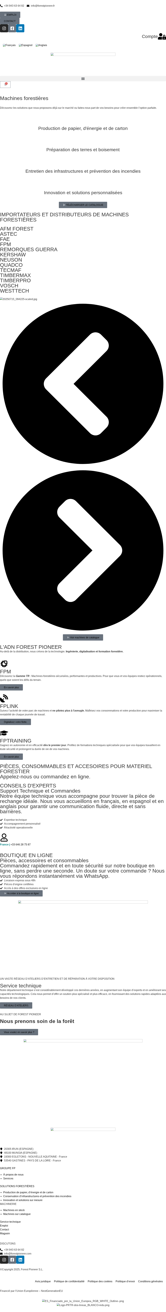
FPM (5, 244)
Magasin (5, 1233)
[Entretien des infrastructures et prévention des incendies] (83, 163)
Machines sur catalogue (17, 1214)
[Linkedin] (20, 28)
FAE (5, 239)
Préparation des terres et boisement (83, 149)
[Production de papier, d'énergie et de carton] (83, 120)
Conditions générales (150, 1281)
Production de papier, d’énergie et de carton (28, 1192)
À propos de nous (13, 1174)
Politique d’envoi (125, 1281)
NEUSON (11, 260)
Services (8, 1178)
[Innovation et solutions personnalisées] (83, 184)
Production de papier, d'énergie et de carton (83, 128)
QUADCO (11, 265)
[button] (83, 78)
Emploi (4, 1225)
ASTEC (8, 234)
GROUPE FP (7, 1168)
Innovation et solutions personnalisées (83, 192)
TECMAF (10, 270)
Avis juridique (43, 1281)
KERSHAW (13, 255)
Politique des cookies (100, 1281)
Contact (4, 1229)
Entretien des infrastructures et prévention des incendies (83, 171)
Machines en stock (14, 1210)
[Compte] (162, 36)
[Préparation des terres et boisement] (83, 141)
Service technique (10, 1221)
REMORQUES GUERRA (28, 249)
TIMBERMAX (15, 275)
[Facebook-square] (12, 28)
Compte (150, 36)
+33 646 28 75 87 (15, 844)
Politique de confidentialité (69, 1281)
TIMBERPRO (15, 280)
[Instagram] (4, 28)
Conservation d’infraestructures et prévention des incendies (37, 1196)
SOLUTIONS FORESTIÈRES (17, 1186)
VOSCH (9, 286)
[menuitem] (9, 45)
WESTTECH (14, 291)
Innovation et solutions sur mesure (22, 1200)
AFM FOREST (17, 229)
